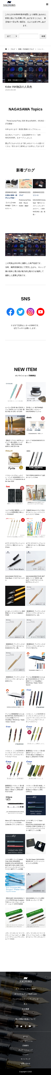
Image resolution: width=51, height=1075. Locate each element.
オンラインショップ (25, 1050)
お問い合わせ (25, 1063)
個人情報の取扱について (25, 1019)
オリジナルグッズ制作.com (25, 994)
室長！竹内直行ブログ (16, 80)
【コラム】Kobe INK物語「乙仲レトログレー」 (11, 205)
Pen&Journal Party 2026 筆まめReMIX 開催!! (25, 203)
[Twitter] (21, 1026)
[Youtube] (29, 1026)
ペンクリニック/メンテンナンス (25, 999)
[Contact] (34, 1026)
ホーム (25, 1036)
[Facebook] (25, 1026)
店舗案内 (25, 1045)
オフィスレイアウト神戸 (25, 989)
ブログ (21, 195)
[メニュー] (47, 4)
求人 (25, 1004)
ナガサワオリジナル (25, 1041)
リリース (36, 195)
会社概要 (25, 1009)
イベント (25, 1054)
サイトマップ (25, 1059)
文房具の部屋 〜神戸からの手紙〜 (11, 196)
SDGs (25, 1014)
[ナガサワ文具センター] (25, 980)
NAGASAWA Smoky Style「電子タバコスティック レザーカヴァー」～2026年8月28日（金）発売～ (39, 207)
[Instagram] (17, 1026)
